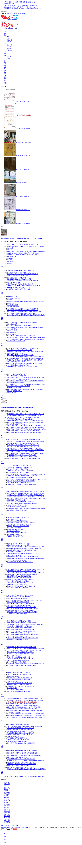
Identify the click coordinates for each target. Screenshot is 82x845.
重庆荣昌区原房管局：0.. (23, 210)
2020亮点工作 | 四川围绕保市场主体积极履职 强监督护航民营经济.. (26, 558)
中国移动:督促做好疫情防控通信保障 (17, 598)
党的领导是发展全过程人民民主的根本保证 (19, 279)
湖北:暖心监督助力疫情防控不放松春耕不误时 (20, 658)
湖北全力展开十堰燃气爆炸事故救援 (17, 757)
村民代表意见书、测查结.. (23, 128)
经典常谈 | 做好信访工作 (13, 282)
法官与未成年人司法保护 (14, 298)
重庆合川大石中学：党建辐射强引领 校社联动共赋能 (22, 322)
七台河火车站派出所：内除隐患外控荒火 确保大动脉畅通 (23, 308)
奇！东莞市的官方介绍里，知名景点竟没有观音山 (21, 451)
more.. (2, 228)
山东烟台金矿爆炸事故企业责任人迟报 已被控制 (20, 762)
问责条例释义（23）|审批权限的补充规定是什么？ (21, 501)
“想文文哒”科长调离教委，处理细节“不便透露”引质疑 (22, 254)
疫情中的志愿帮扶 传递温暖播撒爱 (16, 662)
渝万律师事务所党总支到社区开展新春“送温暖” (20, 355)
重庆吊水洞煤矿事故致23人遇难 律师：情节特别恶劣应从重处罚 (25, 358)
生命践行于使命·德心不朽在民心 (16, 676)
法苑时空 (9, 46)
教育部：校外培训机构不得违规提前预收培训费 (20, 579)
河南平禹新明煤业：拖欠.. (23, 101)
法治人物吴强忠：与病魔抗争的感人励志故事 (19, 683)
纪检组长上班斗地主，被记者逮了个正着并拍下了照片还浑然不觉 (25, 246)
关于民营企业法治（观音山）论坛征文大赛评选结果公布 (23, 445)
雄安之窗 (6, 799)
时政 (8, 36)
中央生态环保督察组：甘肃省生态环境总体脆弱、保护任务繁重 (25, 650)
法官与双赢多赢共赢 (12, 305)
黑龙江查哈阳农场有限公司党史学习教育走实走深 (21, 627)
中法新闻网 (7, 804)
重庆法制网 (7, 789)
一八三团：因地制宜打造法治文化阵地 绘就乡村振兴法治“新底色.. (25, 339)
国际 (8, 38)
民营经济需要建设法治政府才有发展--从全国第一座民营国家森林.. (25, 450)
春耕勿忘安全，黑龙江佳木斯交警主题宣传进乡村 (21, 626)
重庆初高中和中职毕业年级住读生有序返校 (19, 576)
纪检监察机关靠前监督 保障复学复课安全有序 (20, 582)
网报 (5, 785)
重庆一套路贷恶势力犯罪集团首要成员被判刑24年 (21, 313)
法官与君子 (10, 260)
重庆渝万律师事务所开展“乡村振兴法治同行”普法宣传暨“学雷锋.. (25, 351)
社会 (5, 51)
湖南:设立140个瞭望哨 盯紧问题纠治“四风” (19, 289)
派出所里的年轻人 (12, 688)
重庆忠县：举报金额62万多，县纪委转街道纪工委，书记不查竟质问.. (26, 715)
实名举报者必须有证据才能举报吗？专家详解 (19, 477)
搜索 (5, 836)
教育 (5, 70)
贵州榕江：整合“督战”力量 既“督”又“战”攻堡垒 (20, 652)
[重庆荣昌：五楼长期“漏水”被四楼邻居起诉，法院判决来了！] (10, 169)
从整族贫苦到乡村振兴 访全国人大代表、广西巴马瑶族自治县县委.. (26, 377)
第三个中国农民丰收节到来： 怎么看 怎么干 (19, 633)
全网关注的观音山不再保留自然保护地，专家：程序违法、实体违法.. (26, 491)
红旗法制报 (7, 806)
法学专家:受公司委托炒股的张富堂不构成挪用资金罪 (22, 503)
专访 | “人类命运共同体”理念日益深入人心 (19, 379)
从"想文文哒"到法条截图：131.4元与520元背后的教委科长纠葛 (24, 698)
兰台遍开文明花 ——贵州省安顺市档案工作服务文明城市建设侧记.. (26, 384)
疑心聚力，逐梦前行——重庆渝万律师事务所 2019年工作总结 (24, 363)
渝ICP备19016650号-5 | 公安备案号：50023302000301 (15, 827)
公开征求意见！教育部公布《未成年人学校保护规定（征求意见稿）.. (26, 572)
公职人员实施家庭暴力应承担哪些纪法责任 (19, 482)
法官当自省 (10, 249)
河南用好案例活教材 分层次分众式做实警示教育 (20, 733)
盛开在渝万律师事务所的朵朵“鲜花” (17, 361)
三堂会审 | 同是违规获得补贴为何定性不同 (19, 465)
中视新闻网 (7, 811)
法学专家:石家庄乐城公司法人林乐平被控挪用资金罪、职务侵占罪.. (26, 496)
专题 (5, 55)
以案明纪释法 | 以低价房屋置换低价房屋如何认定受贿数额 (23, 285)
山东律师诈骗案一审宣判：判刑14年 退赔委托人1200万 (22, 366)
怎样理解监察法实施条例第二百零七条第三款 (19, 467)
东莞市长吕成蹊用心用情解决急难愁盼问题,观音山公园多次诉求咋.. (26, 422)
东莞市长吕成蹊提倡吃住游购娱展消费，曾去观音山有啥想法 (24, 432)
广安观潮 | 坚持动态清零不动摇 (15, 536)
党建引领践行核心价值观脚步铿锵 (16, 375)
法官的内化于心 (11, 300)
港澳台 (9, 41)
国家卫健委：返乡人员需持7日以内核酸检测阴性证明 (22, 612)
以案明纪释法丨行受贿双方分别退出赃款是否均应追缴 (22, 484)
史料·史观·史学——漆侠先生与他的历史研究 (19, 678)
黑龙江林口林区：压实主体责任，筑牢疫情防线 (20, 603)
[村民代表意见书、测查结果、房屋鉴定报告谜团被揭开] (10, 128)
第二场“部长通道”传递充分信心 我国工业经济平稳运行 (22, 550)
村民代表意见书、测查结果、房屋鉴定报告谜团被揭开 (22, 703)
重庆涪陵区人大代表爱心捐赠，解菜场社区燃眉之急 (21, 665)
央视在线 (6, 797)
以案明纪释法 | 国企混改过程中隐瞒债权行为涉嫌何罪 (22, 476)
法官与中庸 (10, 261)
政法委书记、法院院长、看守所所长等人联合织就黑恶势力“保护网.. (26, 315)
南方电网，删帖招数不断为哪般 (16, 424)
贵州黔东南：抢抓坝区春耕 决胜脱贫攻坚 (18, 657)
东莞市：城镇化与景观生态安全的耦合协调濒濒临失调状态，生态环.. (26, 546)
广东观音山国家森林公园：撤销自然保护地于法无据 (21, 455)
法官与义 (9, 263)
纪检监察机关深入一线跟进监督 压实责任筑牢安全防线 (22, 274)
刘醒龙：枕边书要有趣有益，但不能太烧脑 (19, 674)
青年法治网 (7, 794)
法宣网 (6, 790)
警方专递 (9, 45)
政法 (5, 43)
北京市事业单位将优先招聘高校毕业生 (18, 581)
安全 (5, 83)
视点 (5, 62)
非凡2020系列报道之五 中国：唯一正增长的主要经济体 (22, 557)
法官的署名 (10, 258)
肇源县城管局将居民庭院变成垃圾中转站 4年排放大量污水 (23, 634)
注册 (11, 13)
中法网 (6, 795)
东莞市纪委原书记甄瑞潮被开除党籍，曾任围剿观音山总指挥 (24, 707)
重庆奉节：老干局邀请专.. (23, 142)
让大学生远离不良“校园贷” (14, 555)
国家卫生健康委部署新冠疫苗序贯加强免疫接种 (20, 595)
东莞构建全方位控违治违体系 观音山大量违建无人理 (22, 708)
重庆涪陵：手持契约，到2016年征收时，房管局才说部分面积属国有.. (26, 337)
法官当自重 (10, 248)
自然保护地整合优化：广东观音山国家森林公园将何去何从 (23, 458)
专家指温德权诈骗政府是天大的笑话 (17, 510)
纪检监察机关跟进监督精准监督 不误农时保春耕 (20, 629)
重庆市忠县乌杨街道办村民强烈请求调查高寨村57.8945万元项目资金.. (26, 717)
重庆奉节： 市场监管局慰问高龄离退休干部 (19, 325)
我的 (5, 842)
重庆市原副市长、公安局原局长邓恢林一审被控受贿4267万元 (24, 311)
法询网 (6, 802)
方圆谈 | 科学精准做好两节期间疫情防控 (18, 602)
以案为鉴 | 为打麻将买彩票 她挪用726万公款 (19, 729)
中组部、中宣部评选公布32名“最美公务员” (19, 679)
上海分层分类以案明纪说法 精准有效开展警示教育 (21, 743)
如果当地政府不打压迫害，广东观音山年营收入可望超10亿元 (24, 448)
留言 (15, 13)
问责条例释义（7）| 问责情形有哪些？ (18, 505)
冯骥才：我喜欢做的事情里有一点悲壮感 (18, 672)
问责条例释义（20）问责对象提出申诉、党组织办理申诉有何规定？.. (26, 479)
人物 (5, 78)
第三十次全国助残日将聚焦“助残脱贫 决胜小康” (20, 653)
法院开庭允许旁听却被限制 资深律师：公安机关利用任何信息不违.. (26, 474)
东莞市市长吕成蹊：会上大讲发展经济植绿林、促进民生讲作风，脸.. (26, 425)
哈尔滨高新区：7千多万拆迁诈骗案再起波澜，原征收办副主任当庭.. (26, 441)
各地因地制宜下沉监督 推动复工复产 (17, 639)
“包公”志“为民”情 (12, 681)
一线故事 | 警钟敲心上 (13, 736)
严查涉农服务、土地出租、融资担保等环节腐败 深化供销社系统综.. (26, 624)
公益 (5, 77)
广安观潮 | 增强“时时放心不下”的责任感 (18, 526)
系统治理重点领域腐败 (13, 534)
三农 (5, 75)
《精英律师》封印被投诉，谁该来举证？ (18, 365)
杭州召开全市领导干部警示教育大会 (17, 738)
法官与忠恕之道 (11, 256)
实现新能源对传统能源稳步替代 (16, 382)
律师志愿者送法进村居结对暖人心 (16, 353)
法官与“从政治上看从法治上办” (16, 341)
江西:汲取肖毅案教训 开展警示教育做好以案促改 (20, 731)
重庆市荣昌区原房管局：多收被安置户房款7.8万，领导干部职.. (22, 238)
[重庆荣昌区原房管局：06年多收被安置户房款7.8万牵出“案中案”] (10, 210)
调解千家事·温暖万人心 (13, 392)
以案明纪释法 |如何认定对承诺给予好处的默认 (20, 470)
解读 (5, 65)
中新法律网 (7, 784)
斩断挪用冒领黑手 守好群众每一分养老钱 (18, 287)
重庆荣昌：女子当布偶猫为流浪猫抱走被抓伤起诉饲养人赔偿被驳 (25, 301)
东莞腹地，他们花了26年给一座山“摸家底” (19, 543)
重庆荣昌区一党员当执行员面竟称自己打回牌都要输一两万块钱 (25, 700)
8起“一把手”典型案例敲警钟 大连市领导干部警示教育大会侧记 (24, 726)
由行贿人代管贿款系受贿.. (23, 223)
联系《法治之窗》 (6, 825)
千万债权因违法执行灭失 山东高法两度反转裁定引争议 (22, 443)
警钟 (5, 82)
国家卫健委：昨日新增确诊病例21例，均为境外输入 (21, 607)
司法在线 (9, 50)
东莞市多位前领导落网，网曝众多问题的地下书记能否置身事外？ (25, 427)
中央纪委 (6, 782)
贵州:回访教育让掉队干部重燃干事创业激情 (19, 577)
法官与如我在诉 (11, 303)
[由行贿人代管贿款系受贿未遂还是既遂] (10, 223)
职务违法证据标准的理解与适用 (16, 500)
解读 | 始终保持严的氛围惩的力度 (16, 506)
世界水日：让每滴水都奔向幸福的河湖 (18, 660)
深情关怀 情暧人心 (12, 329)
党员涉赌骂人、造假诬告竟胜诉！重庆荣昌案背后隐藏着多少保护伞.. (26, 429)
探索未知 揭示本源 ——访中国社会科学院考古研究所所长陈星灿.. (25, 389)
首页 (5, 833)
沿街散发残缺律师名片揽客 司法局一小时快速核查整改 (19, 7)
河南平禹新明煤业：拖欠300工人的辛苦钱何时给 (17, 407)
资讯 (5, 35)
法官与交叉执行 (11, 334)
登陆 (8, 13)
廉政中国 (9, 40)
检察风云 (9, 48)
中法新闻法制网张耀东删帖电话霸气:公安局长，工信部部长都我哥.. (26, 714)
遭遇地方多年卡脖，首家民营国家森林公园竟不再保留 (22, 456)
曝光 (5, 80)
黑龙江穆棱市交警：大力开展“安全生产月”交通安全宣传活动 (24, 755)
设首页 (19, 13)
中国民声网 (7, 812)
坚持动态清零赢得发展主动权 (15, 529)
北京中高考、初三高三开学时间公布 (17, 584)
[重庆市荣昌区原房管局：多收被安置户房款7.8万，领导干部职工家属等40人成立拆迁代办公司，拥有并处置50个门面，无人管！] (10, 196)
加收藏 (24, 13)
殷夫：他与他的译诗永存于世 (15, 689)
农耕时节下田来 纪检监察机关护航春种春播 (19, 621)
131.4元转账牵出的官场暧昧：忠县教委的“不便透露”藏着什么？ (25, 253)
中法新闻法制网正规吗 (13, 712)
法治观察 (6, 787)
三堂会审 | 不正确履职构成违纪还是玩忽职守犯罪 (21, 481)
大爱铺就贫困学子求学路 (14, 387)
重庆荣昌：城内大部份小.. (23, 183)
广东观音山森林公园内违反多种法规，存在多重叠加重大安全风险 (22, 8)
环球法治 (6, 807)
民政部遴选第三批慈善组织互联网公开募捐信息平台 (21, 647)
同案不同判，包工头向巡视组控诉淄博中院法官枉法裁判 (23, 446)
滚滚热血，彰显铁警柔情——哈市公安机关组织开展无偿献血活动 (25, 648)
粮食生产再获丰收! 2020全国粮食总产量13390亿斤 (21, 631)
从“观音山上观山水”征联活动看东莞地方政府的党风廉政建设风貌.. (25, 495)
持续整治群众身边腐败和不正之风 (16, 532)
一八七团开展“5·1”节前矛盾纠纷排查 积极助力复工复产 (22, 638)
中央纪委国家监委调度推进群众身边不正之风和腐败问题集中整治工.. (26, 251)
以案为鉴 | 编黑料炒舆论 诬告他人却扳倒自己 (19, 734)
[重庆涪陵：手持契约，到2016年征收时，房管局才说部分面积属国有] (10, 155)
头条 (5, 33)
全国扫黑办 (7, 816)
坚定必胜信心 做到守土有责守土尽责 (17, 521)
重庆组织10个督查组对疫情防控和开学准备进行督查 (21, 586)
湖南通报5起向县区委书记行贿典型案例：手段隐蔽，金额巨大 (24, 710)
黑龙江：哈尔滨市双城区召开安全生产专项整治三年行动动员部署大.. (26, 769)
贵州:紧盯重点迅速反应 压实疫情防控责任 (19, 597)
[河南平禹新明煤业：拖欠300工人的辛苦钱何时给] (10, 101)
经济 (5, 68)
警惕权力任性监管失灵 (13, 531)
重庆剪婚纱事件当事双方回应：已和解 (18, 472)
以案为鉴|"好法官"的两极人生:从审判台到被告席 (20, 728)
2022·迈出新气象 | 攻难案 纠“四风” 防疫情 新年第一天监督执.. (24, 600)
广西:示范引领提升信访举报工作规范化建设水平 (20, 270)
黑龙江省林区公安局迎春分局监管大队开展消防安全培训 (23, 754)
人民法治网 (7, 817)
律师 (5, 53)
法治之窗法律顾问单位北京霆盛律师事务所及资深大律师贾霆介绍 (25, 356)
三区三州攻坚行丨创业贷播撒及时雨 (17, 636)
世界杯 (9, 57)
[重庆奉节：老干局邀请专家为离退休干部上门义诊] (10, 142)
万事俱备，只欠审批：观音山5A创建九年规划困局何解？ (23, 417)
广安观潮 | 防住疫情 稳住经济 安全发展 (18, 517)
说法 (5, 63)
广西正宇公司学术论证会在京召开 (16, 560)
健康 (5, 73)
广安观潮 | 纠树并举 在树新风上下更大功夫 (19, 524)
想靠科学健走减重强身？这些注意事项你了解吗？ (21, 610)
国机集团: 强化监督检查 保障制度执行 (17, 275)
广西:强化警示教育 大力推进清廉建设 (17, 741)
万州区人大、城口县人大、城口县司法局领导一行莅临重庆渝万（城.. (26, 360)
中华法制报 (7, 814)
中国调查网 (7, 822)
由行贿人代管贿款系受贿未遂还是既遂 (18, 469)
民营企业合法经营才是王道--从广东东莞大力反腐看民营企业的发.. (25, 453)
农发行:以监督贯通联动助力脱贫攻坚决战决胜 (20, 562)
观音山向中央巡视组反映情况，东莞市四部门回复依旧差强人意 (25, 420)
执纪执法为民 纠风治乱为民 (15, 527)
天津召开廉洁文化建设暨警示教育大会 (18, 724)
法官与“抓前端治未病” (13, 306)
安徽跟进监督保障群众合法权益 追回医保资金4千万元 (22, 553)
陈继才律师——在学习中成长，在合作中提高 (19, 350)
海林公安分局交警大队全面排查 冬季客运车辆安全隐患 (22, 752)
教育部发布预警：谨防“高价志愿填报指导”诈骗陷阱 (21, 571)
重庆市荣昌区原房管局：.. (23, 196)
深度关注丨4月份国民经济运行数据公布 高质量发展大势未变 (24, 548)
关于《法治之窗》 (17, 825)
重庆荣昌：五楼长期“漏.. (23, 169)
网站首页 (6, 31)
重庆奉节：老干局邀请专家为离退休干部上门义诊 (21, 336)
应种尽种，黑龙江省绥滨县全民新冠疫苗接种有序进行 (22, 608)
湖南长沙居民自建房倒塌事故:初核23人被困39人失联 (22, 750)
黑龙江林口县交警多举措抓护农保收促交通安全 (20, 767)
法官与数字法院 (11, 332)
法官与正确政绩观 (12, 324)
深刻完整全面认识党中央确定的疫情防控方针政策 (21, 522)
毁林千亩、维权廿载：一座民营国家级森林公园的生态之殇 (20, 5)
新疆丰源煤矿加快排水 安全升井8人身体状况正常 (21, 759)
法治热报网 (7, 800)
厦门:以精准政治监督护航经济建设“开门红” (19, 272)
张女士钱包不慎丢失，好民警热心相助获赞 (19, 684)
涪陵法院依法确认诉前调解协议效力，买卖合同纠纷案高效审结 (25, 327)
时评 (5, 67)
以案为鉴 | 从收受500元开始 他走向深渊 (18, 739)
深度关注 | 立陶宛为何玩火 (14, 391)
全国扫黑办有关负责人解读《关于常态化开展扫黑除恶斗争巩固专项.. (26, 508)
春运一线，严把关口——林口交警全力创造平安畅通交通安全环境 (25, 760)
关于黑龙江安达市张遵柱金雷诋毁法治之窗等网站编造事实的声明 (25, 381)
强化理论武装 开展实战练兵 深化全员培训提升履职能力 (22, 280)
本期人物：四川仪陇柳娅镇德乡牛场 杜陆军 (19, 691)
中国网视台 (7, 792)
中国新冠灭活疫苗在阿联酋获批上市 (17, 613)
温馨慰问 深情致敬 (12, 330)
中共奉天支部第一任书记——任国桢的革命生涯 (20, 686)
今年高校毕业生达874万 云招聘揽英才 (17, 587)
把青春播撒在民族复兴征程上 (15, 519)
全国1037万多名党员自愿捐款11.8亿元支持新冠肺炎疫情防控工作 (25, 663)
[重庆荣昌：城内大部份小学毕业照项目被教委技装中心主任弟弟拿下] (10, 183)
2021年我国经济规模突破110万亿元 (17, 551)
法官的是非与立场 (9, 3)
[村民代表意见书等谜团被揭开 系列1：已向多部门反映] (10, 115)
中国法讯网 (7, 809)
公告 (8, 58)
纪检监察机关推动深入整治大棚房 (16, 277)
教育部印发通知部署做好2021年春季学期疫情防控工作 (22, 574)
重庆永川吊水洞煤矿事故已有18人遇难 (18, 765)
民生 (5, 60)
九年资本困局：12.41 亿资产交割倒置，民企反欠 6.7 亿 (19, 2)
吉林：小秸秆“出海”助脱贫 (14, 655)
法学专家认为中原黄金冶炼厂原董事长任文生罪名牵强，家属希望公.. (26, 498)
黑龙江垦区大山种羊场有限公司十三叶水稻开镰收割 (21, 622)
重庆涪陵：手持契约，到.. (23, 155)
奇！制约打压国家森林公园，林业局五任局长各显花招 (22, 705)
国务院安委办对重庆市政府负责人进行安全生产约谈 (21, 764)
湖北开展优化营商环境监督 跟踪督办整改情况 (20, 284)
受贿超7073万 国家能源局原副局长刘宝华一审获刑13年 (22, 310)
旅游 (5, 72)
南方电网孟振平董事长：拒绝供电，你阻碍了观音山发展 (23, 430)
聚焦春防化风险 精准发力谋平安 (16, 374)
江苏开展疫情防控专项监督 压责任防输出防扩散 (20, 605)
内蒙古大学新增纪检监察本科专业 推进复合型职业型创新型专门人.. (26, 569)
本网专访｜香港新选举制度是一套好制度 (18, 386)
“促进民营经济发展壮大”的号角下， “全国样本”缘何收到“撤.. (24, 415)
